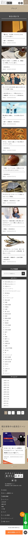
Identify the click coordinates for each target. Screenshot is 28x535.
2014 (6, 405)
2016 (6, 401)
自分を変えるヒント (10, 282)
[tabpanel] (14, 448)
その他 (3, 509)
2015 (6, 403)
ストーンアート (9, 288)
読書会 (7, 307)
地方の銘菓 (8, 357)
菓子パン (7, 339)
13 (18, 413)
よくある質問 (6, 515)
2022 (6, 387)
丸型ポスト (8, 286)
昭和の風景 (8, 318)
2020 (6, 392)
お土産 (7, 320)
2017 (6, 399)
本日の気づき (8, 359)
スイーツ (7, 327)
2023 (6, 385)
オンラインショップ (7, 518)
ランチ (7, 295)
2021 (6, 389)
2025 (6, 380)
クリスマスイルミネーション (12, 291)
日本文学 (3, 502)
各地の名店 (8, 313)
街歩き (7, 364)
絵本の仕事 (8, 361)
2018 (6, 396)
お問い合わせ (6, 521)
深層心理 (7, 343)
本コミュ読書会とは (7, 493)
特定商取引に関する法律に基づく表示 (13, 485)
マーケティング (9, 297)
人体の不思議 (8, 348)
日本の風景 (8, 329)
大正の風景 (8, 325)
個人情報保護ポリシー (10, 483)
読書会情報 (5, 496)
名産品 (7, 341)
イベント (7, 373)
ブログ (4, 512)
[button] (23, 273)
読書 (6, 302)
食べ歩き (7, 311)
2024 (6, 383)
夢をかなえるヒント (10, 284)
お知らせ (7, 368)
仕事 (6, 309)
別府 (6, 316)
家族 (6, 336)
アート (7, 366)
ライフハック (8, 355)
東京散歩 (7, 293)
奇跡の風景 (8, 304)
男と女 (7, 350)
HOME (4, 490)
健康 (6, 345)
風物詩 (7, 323)
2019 (6, 394)
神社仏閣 (7, 300)
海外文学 (3, 504)
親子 (6, 332)
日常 (6, 371)
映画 (2, 506)
